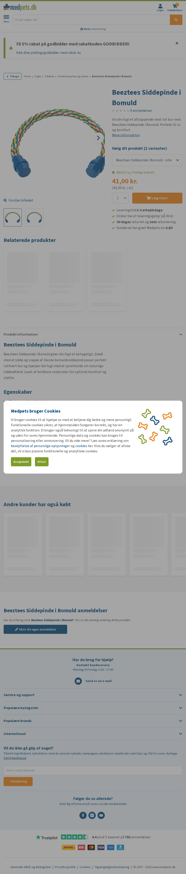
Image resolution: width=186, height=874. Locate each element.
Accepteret (21, 462)
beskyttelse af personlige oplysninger (41, 445)
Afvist (41, 462)
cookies (81, 445)
